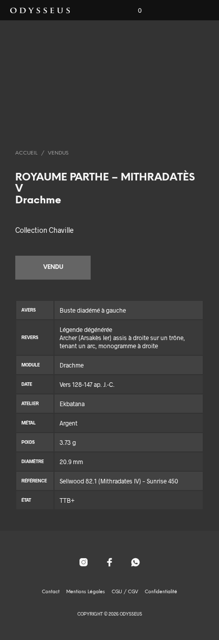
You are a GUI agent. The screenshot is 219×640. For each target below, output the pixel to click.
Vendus (58, 153)
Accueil (26, 153)
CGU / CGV (125, 592)
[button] (133, 11)
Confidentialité (161, 592)
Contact (51, 592)
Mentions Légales (85, 592)
